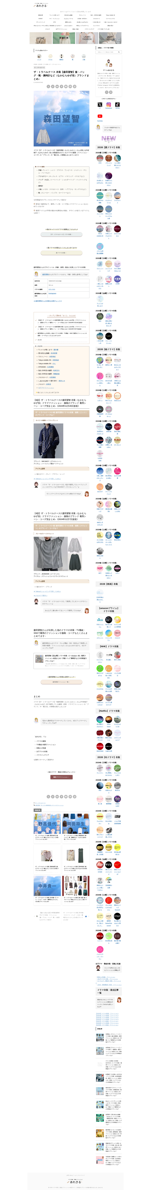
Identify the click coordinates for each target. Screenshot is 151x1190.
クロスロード (96, 18)
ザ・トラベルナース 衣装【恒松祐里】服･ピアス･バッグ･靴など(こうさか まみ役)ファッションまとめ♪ (47, 868)
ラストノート (82, 15)
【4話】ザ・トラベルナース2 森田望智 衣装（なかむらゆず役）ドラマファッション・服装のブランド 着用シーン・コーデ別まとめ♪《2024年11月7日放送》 (62, 328)
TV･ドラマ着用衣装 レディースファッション (52, 805)
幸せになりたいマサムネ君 (40, 25)
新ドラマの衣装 (60, 253)
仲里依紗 (56, 360)
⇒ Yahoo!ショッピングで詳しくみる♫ (47, 479)
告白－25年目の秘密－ (96, 15)
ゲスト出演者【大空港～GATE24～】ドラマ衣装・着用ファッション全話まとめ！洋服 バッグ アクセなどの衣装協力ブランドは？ (114, 1064)
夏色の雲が (110, 25)
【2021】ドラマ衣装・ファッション (107, 1021)
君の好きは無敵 (68, 15)
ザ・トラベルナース (40, 803)
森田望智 (37, 805)
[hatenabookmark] (57, 86)
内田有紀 (52, 356)
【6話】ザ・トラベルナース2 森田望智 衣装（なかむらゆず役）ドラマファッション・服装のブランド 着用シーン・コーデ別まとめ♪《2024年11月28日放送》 (62, 321)
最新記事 (40, 15)
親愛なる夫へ (68, 22)
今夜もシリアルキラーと (82, 25)
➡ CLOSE (72, 315)
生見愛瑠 (50, 367)
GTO (54, 22)
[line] (66, 86)
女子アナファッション (61, 29)
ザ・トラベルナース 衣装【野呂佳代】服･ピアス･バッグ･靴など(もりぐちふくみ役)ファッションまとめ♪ (46, 837)
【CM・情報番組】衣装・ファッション (109, 985)
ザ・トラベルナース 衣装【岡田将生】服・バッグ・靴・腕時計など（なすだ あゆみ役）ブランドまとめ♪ (75, 837)
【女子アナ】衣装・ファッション (107, 979)
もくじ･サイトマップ (80, 1175)
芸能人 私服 (75, 29)
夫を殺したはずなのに (82, 22)
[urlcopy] (74, 86)
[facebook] (53, 86)
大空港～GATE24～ (82, 18)
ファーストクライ (110, 18)
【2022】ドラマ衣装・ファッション (107, 1019)
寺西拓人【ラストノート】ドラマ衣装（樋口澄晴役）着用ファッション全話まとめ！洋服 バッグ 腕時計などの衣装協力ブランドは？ (114, 1038)
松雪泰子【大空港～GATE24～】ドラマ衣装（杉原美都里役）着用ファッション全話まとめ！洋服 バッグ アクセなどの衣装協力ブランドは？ (114, 1078)
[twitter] (48, 86)
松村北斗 (56, 370)
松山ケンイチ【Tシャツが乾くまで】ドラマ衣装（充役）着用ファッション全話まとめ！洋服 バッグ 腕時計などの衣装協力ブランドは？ (114, 1105)
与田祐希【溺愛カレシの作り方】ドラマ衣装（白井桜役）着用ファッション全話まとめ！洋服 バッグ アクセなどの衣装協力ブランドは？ (114, 1160)
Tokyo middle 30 (110, 15)
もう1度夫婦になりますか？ (54, 25)
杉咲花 (48, 384)
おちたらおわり (68, 25)
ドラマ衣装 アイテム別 (103, 29)
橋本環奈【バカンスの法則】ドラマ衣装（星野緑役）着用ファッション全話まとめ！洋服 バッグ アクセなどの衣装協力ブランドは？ (114, 1133)
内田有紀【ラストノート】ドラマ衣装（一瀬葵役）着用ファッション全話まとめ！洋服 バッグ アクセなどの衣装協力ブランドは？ (114, 1051)
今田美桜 (52, 377)
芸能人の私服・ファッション (106, 977)
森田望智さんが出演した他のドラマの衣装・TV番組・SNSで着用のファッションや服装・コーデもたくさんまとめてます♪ (62, 334)
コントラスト (96, 25)
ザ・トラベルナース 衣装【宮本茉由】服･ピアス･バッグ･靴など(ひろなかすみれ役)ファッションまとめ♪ (75, 868)
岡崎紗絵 (56, 374)
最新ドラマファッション (60, 777)
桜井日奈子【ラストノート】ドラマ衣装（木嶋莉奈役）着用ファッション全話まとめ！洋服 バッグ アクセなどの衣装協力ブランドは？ (114, 1091)
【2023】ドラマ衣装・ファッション (107, 1017)
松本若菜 (54, 353)
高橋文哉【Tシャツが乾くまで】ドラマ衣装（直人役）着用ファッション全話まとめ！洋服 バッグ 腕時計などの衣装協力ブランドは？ (114, 1147)
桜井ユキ (62, 381)
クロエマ (47, 29)
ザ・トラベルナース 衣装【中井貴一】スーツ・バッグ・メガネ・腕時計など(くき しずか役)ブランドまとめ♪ (47, 899)
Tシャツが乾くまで (54, 15)
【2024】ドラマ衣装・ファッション (107, 1015)
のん (54, 363)
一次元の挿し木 (96, 22)
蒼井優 (56, 350)
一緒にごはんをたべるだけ (110, 22)
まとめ (40, 340)
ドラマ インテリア (89, 29)
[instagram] (110, 92)
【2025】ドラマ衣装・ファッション (107, 1013)
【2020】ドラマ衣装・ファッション (107, 1023)
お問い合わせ (69, 1175)
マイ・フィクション (54, 18)
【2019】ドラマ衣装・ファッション (107, 1025)
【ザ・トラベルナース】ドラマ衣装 (60, 234)
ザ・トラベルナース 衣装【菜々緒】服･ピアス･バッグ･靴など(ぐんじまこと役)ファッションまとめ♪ (75, 899)
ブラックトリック (40, 22)
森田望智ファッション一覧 (60, 682)
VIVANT (40, 18)
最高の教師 (52, 289)
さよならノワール (68, 18)
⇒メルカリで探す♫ (40, 595)
